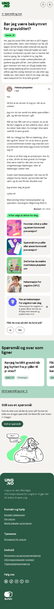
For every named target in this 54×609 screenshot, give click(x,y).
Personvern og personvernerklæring (22, 555)
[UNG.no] (27, 481)
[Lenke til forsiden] (6, 5)
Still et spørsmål (12, 424)
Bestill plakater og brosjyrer (18, 523)
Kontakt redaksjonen (14, 515)
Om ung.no (9, 519)
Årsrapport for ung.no (15, 539)
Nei (20, 330)
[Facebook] (22, 581)
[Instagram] (16, 581)
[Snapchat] (6, 581)
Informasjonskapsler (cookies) (19, 559)
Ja (10, 330)
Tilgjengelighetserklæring (17, 564)
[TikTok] (11, 581)
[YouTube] (27, 581)
